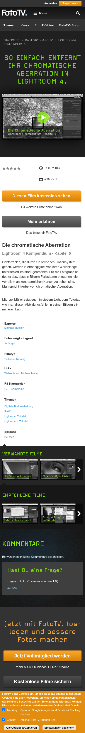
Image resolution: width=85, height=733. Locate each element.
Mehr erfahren (41, 221)
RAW (7, 411)
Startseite (12, 40)
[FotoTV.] (14, 13)
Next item (79, 469)
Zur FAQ (12, 587)
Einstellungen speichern (59, 727)
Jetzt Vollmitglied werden (42, 656)
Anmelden (50, 3)
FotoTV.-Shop (69, 25)
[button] (43, 117)
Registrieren (70, 3)
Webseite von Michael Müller (21, 373)
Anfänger (9, 343)
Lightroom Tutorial (15, 416)
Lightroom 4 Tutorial (16, 421)
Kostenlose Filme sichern (42, 681)
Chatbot (11, 719)
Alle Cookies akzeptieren (21, 727)
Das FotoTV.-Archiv (39, 40)
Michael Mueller (14, 327)
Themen (9, 25)
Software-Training (15, 359)
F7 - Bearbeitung (14, 389)
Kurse (25, 25)
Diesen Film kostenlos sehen (41, 196)
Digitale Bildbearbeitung (18, 406)
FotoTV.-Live (44, 25)
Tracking (12, 710)
